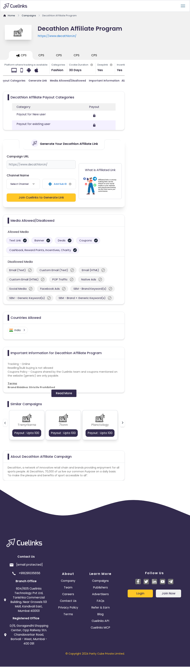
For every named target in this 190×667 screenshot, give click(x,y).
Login (140, 593)
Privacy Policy (68, 607)
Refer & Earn (100, 607)
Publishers (100, 587)
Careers (68, 594)
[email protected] (29, 564)
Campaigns (100, 581)
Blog (100, 614)
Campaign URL (18, 156)
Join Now (168, 593)
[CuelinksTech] (170, 581)
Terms (68, 614)
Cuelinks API (100, 621)
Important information (104, 80)
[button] (5, 423)
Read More (64, 393)
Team (68, 587)
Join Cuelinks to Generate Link (41, 197)
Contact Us (68, 601)
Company (68, 581)
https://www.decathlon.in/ (57, 36)
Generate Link (37, 80)
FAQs (100, 601)
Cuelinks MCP (100, 627)
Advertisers (100, 594)
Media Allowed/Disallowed (68, 80)
